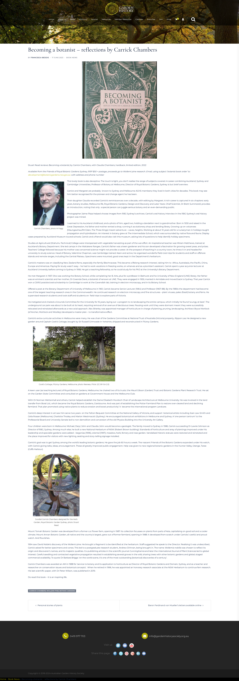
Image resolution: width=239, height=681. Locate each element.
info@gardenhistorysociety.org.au (169, 636)
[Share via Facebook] (115, 653)
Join (161, 19)
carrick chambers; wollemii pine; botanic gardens (52, 591)
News (72, 19)
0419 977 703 (77, 636)
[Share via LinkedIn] (138, 653)
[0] (176, 19)
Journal (94, 19)
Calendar (139, 19)
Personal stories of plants (50, 605)
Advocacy (83, 19)
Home (51, 19)
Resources (106, 19)
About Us (62, 19)
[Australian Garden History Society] (119, 8)
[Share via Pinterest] (126, 653)
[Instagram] (118, 645)
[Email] (125, 645)
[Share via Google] (132, 653)
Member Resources (123, 19)
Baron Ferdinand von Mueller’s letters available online (174, 605)
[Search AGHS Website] (193, 19)
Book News (71, 57)
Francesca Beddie (40, 57)
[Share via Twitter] (120, 653)
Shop (169, 19)
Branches (151, 19)
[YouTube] (132, 645)
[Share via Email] (143, 653)
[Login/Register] (183, 18)
